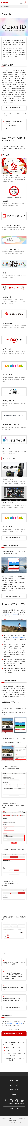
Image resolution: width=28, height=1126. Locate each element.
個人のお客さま (5, 7)
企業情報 (14, 1094)
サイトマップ (11, 1118)
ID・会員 (10, 1073)
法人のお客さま (14, 1085)
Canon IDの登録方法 (11, 126)
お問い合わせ (4, 1118)
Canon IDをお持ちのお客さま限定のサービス (15, 122)
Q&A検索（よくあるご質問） (15, 1023)
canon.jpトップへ (14, 1108)
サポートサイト (14, 1089)
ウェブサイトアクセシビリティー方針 (14, 1122)
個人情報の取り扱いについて (14, 1120)
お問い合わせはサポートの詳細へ (13, 1034)
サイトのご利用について (21, 1118)
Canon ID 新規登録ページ (13, 108)
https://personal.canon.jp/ (11, 614)
